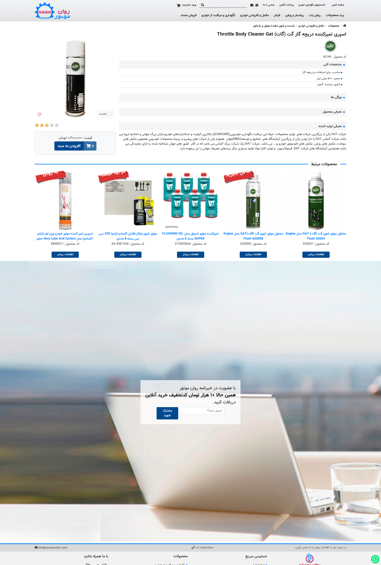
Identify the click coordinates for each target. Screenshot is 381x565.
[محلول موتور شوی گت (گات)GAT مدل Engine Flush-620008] (253, 201)
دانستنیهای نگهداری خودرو (312, 5)
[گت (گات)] (330, 46)
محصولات (333, 26)
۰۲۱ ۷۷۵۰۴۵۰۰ (204, 548)
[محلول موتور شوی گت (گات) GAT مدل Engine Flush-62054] (316, 201)
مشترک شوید (167, 413)
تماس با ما (268, 5)
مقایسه (103, 114)
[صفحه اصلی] (257, 5)
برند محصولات (335, 15)
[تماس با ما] (251, 5)
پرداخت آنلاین (286, 5)
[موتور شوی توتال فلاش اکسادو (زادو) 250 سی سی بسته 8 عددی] (127, 201)
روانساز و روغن (294, 15)
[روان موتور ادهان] (52, 11)
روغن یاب (315, 15)
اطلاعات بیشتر (316, 254)
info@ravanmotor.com (52, 548)
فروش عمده (188, 15)
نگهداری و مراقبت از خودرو (218, 15)
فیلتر (277, 15)
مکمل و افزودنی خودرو (254, 15)
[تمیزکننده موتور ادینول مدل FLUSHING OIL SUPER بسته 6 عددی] (190, 201)
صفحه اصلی (338, 5)
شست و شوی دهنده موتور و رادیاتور (273, 26)
